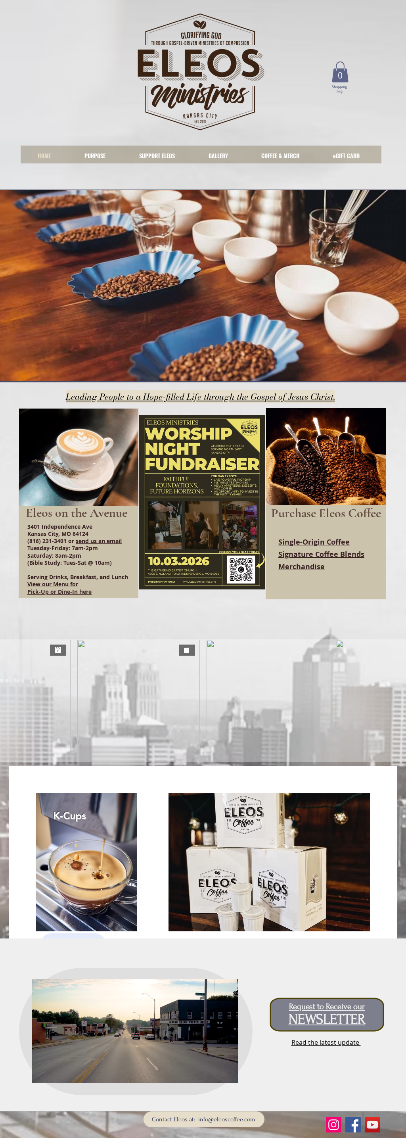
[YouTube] (372, 1124)
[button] (340, 72)
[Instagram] (333, 1124)
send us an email (99, 541)
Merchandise (301, 567)
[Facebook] (353, 1124)
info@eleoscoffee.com (226, 1119)
